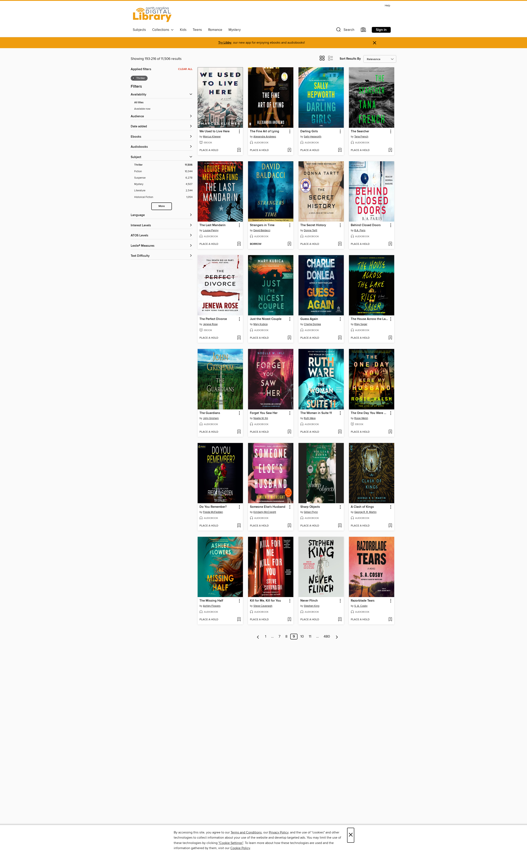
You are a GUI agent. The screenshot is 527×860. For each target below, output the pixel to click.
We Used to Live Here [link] (214, 131)
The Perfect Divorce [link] (213, 319)
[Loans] (363, 31)
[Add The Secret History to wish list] (339, 244)
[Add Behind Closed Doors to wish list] (390, 244)
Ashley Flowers (211, 606)
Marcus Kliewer (212, 136)
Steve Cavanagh (262, 606)
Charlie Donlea (312, 324)
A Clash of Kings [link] (362, 507)
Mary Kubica (260, 324)
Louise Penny (210, 230)
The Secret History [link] (313, 225)
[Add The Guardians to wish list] (238, 432)
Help (387, 5)
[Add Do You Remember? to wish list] (238, 526)
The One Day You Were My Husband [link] (369, 413)
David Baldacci (261, 230)
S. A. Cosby (360, 606)
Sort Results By (350, 59)
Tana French (361, 136)
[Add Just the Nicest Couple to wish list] (289, 338)
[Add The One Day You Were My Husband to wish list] (390, 432)
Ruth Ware (310, 418)
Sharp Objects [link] (310, 507)
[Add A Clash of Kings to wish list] (390, 526)
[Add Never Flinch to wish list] (339, 619)
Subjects (139, 30)
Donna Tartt (310, 230)
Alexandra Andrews (264, 136)
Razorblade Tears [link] (362, 601)
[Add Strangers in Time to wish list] (289, 244)
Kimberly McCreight (264, 512)
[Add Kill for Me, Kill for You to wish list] (289, 619)
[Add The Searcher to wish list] (390, 150)
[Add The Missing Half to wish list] (238, 619)
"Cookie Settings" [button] (230, 843)
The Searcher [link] (360, 131)
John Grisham (211, 418)
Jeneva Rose (210, 324)
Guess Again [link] (309, 319)
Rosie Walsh (361, 418)
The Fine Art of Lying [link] (264, 131)
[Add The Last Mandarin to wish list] (238, 244)
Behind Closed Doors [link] (366, 225)
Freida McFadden (213, 512)
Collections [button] (161, 30)
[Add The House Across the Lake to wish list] (390, 338)
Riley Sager (360, 324)
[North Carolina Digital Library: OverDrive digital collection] (152, 14)
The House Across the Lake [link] (369, 319)
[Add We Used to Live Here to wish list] (238, 150)
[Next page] (337, 636)
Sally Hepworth (312, 136)
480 (327, 636)
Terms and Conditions (246, 832)
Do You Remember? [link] (213, 507)
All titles (138, 102)
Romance (215, 30)
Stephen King (311, 606)
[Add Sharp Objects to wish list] (339, 526)
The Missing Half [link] (211, 601)
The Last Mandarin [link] (212, 225)
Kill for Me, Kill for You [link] (265, 601)
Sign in (381, 30)
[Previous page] (258, 636)
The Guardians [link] (209, 413)
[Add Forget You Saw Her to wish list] (289, 432)
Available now (142, 108)
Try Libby (224, 43)
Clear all (185, 69)
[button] (344, 31)
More (162, 206)
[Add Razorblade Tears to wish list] (390, 619)
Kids (183, 30)
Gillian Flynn (311, 512)
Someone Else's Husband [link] (267, 507)
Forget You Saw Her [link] (263, 413)
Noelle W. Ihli (260, 418)
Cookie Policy (240, 848)
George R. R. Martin (365, 512)
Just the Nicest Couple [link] (265, 319)
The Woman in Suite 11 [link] (316, 413)
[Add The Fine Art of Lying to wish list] (289, 150)
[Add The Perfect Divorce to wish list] (238, 338)
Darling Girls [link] (309, 131)
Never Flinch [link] (309, 601)
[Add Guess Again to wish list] (339, 338)
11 (310, 636)
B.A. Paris (359, 230)
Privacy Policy (278, 832)
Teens (197, 30)
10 (302, 636)
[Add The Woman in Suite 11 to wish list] (339, 432)
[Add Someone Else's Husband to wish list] (289, 526)
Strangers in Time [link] (262, 225)
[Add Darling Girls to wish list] (339, 150)
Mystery (235, 30)
